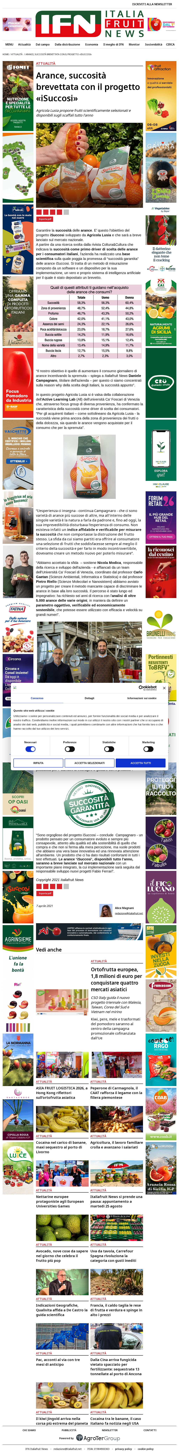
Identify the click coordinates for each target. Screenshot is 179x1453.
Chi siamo (29, 1430)
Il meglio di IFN (113, 44)
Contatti (150, 1430)
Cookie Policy (146, 1449)
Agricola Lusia (99, 235)
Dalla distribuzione (67, 44)
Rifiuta (38, 763)
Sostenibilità (153, 44)
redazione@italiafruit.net (129, 913)
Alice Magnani (124, 908)
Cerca (170, 44)
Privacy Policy (123, 1449)
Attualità (24, 44)
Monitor (134, 44)
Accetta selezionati (89, 763)
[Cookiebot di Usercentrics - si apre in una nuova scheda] (141, 688)
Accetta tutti (141, 763)
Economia (91, 44)
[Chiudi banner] (164, 688)
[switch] (70, 749)
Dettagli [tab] (89, 698)
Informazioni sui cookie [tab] (141, 698)
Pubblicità (69, 1430)
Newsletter (110, 1430)
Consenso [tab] (37, 698)
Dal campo (43, 44)
